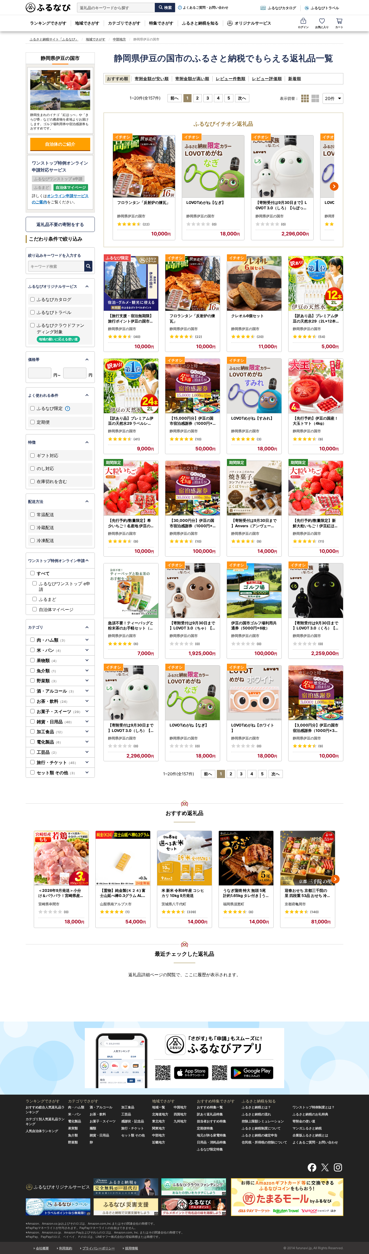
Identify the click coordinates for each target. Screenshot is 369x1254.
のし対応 (45, 468)
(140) (314, 912)
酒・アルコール (56, 691)
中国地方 (180, 1107)
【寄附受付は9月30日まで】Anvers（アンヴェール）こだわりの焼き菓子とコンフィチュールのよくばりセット (254, 523)
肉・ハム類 (52, 640)
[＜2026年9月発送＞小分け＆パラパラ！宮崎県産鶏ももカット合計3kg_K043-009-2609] (61, 858)
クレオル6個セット (247, 315)
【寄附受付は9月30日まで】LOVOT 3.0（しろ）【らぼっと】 (281, 205)
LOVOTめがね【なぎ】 (206, 202)
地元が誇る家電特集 (211, 1135)
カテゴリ (35, 627)
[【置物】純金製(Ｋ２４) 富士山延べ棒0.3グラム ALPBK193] (123, 858)
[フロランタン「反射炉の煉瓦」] (144, 166)
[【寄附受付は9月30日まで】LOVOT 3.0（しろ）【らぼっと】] (282, 166)
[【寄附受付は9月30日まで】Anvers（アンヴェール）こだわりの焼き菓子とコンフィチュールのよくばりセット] (254, 488)
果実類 (73, 1128)
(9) (320, 439)
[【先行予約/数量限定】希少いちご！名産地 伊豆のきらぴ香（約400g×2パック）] (131, 488)
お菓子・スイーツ (59, 711)
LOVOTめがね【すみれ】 (252, 418)
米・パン (50, 650)
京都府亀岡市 (295, 904)
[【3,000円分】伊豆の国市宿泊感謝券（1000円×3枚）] (316, 693)
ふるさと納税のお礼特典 (310, 1114)
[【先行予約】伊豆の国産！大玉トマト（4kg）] (316, 386)
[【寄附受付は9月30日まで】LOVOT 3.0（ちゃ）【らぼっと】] (192, 590)
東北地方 (158, 1121)
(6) (135, 644)
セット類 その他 (57, 772)
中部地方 (119, 39)
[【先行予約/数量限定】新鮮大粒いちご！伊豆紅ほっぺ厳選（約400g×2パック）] (316, 488)
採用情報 (131, 1248)
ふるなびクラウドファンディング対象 (60, 332)
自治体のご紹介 (60, 144)
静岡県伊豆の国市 (131, 216)
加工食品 (50, 731)
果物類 (47, 660)
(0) (214, 224)
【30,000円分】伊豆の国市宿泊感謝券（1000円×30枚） (192, 523)
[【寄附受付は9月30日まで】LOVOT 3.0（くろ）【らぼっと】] (316, 590)
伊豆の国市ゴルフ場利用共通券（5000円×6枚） (254, 626)
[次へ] (334, 186)
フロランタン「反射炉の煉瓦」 (143, 202)
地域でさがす (87, 23)
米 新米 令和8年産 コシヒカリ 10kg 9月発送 (183, 893)
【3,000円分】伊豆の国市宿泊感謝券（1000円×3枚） (315, 728)
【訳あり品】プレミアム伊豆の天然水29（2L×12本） (315, 318)
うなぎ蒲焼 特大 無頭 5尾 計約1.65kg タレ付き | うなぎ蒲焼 (244, 893)
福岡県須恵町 (233, 904)
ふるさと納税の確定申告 (259, 1135)
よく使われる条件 (43, 395)
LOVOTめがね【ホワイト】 (252, 728)
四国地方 (180, 1114)
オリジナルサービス (253, 23)
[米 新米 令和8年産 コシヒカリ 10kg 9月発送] (184, 858)
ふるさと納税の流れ (256, 1114)
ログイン (303, 27)
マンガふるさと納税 (307, 1128)
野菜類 (47, 680)
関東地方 (158, 1128)
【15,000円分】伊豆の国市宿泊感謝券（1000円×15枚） (192, 421)
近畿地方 (158, 1142)
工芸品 (47, 752)
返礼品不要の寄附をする (60, 224)
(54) (321, 337)
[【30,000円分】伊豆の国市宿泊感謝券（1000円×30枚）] (192, 488)
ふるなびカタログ (282, 8)
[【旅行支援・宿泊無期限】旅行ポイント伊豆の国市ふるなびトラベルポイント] (131, 283)
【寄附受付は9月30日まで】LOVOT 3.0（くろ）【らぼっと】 (315, 626)
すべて (43, 573)
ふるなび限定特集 (210, 1149)
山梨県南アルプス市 (116, 904)
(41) (136, 439)
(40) (136, 337)
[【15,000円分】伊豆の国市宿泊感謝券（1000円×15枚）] (192, 386)
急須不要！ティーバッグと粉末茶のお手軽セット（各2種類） (130, 626)
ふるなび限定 (50, 408)
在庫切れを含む (52, 481)
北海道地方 (160, 1114)
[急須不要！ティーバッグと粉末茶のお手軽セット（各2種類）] (131, 590)
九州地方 (180, 1121)
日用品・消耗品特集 (211, 1142)
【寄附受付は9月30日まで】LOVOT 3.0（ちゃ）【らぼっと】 (192, 626)
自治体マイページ (56, 609)
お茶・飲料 (53, 701)
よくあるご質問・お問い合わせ (205, 7)
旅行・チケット (57, 762)
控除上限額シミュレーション (263, 1121)
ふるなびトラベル (325, 8)
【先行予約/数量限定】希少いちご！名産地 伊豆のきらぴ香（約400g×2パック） (131, 523)
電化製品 (50, 742)
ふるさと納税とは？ (256, 1107)
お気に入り (322, 27)
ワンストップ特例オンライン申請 (56, 560)
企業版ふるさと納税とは (310, 1135)
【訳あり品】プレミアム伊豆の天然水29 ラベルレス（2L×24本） (130, 421)
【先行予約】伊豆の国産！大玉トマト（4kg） (315, 421)
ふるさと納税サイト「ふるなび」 (54, 39)
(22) (146, 224)
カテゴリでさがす (124, 23)
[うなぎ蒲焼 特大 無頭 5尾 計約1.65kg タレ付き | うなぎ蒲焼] (246, 858)
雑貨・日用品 (55, 721)
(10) (198, 439)
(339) (191, 912)
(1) (127, 912)
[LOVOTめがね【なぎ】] (213, 166)
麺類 (93, 1128)
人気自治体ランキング (42, 1131)
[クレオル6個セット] (254, 283)
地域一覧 (158, 1107)
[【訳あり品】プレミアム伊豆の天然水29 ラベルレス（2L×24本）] (131, 386)
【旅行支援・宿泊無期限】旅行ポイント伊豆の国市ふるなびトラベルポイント (130, 318)
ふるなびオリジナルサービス (52, 286)
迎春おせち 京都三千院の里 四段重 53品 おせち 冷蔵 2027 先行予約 (308, 893)
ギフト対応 (47, 455)
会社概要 (42, 1248)
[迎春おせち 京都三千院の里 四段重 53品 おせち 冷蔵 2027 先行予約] (307, 858)
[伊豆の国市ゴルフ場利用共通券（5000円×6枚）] (254, 590)
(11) (321, 541)
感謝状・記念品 (132, 1121)
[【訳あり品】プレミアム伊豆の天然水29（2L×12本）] (316, 283)
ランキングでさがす (48, 23)
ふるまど (47, 599)
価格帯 (33, 359)
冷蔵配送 (45, 527)
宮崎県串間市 (48, 904)
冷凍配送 (45, 540)
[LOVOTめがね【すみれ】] (254, 386)
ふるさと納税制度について (261, 1128)
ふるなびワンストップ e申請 (64, 586)
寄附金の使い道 (304, 1121)
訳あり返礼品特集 (210, 1114)
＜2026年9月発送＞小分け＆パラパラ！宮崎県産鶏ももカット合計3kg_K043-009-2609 (61, 893)
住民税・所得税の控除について (264, 1142)
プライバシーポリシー (98, 1248)
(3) (259, 439)
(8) (251, 912)
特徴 (32, 442)
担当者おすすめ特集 (211, 1121)
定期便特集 (205, 1128)
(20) (260, 337)
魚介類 (47, 670)
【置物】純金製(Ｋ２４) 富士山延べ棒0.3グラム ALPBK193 (123, 893)
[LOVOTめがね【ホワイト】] (254, 693)
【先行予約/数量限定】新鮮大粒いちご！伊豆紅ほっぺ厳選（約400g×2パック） (315, 523)
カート (339, 27)
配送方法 (35, 501)
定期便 (43, 422)
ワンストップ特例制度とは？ (314, 1107)
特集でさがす (161, 23)
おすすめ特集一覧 (210, 1107)
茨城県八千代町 (174, 904)
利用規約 (65, 1248)
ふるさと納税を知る (200, 23)
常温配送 (45, 514)
